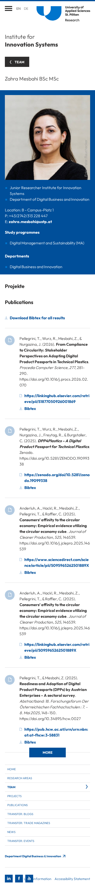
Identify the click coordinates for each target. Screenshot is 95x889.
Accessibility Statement (72, 879)
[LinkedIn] (9, 878)
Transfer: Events (20, 841)
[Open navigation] (8, 8)
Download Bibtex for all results (37, 317)
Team (11, 787)
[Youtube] (29, 878)
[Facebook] (19, 878)
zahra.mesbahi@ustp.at (30, 221)
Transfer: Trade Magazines (28, 823)
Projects (14, 796)
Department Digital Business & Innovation (33, 856)
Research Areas (19, 778)
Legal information (37, 879)
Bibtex (30, 408)
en (18, 8)
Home (11, 769)
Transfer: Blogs (20, 814)
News (11, 832)
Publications (17, 805)
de (26, 8)
